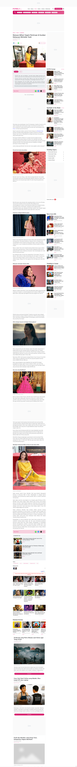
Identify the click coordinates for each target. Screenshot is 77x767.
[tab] (16, 72)
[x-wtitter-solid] (41, 91)
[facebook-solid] (38, 91)
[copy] (44, 91)
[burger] (63, 8)
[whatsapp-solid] (36, 91)
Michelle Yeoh (40, 131)
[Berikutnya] (46, 625)
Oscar (14, 128)
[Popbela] (17, 8)
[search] (53, 9)
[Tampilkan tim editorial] (45, 568)
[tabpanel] (29, 81)
